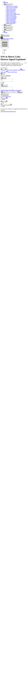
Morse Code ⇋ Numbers (12, 7)
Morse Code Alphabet (11, 18)
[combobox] (3, 74)
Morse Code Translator (11, 16)
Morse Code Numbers (11, 22)
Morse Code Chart (10, 11)
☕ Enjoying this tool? (6, 96)
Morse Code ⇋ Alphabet (12, 6)
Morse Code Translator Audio (13, 14)
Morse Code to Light (11, 15)
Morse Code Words (10, 23)
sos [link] (4, 53)
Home (4, 49)
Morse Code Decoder (11, 10)
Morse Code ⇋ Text (10, 9)
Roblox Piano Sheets (16, 90)
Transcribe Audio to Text (6, 90)
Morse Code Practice (11, 19)
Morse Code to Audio (11, 12)
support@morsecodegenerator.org (8, 111)
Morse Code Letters (10, 20)
